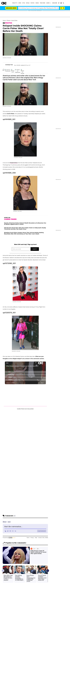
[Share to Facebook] (7, 70)
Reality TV (14, 2)
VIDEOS (37, 2)
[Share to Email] (22, 70)
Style (23, 2)
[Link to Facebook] (59, 3)
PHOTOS (32, 2)
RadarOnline (13, 162)
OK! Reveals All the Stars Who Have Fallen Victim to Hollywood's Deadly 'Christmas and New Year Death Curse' (25, 228)
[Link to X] (63, 3)
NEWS (19, 2)
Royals (27, 2)
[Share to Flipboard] (17, 70)
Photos (8, 20)
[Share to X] (12, 70)
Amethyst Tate (9, 64)
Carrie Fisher (14, 20)
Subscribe (54, 2)
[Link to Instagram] (61, 3)
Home (4, 20)
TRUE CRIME (42, 2)
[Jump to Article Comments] (3, 70)
